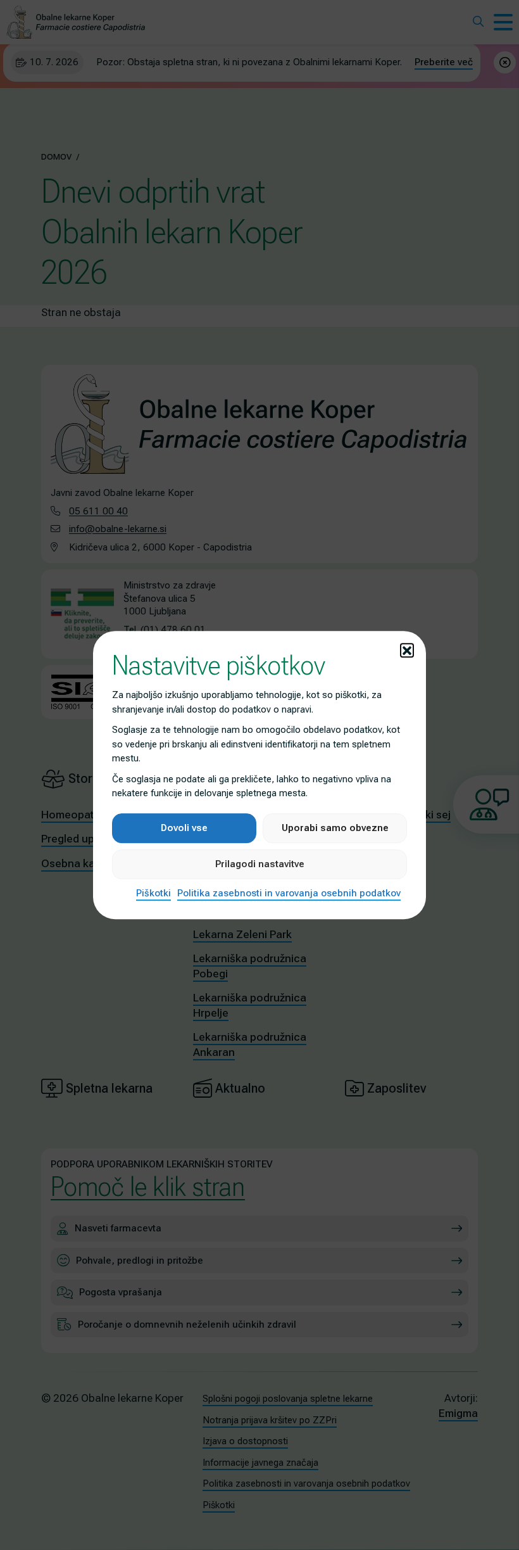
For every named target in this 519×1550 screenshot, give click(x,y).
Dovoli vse (184, 828)
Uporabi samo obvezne (335, 828)
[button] (407, 650)
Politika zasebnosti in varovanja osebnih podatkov (289, 893)
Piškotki (153, 893)
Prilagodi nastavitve (259, 864)
